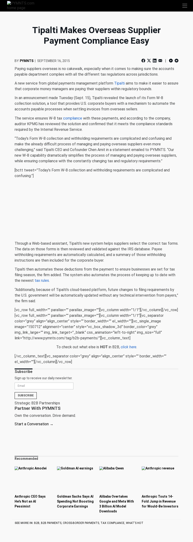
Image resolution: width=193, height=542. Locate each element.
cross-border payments (81, 523)
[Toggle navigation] (184, 5)
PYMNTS (26, 61)
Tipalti (119, 83)
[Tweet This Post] (149, 60)
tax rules (42, 280)
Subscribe (26, 395)
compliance (72, 118)
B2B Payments (51, 523)
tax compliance (113, 523)
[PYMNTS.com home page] (23, 5)
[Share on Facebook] (143, 60)
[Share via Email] (160, 60)
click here (128, 347)
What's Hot (134, 523)
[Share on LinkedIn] (154, 60)
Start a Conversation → (34, 424)
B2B (37, 523)
